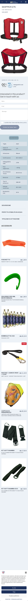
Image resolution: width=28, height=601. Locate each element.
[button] (26, 572)
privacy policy (23, 122)
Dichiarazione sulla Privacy (16, 599)
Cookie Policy (7, 599)
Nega (14, 591)
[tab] (14, 138)
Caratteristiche (14, 137)
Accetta (14, 588)
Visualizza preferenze (14, 595)
